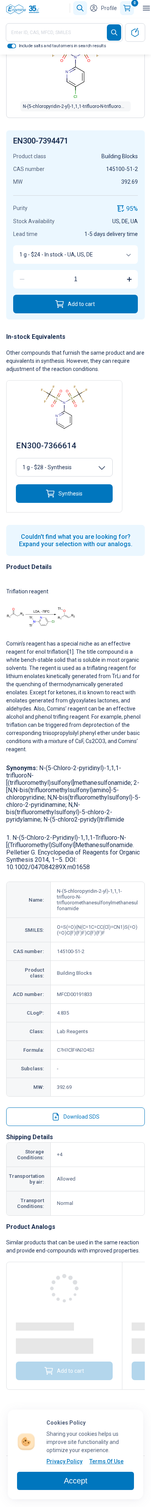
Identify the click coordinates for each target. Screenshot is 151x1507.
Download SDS (81, 1117)
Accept (76, 1480)
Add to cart (81, 304)
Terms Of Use (106, 1461)
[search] (114, 32)
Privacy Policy (64, 1461)
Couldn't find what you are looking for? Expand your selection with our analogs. (75, 540)
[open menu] (146, 8)
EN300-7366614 (46, 445)
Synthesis (70, 493)
